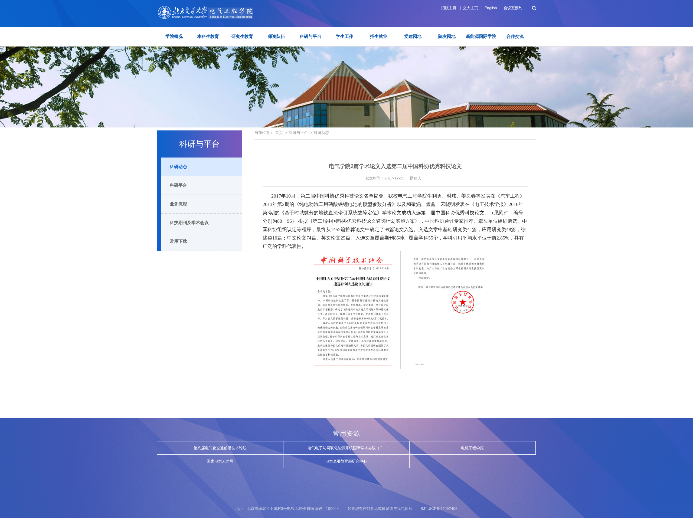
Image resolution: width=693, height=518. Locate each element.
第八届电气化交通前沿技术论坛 (220, 448)
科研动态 (178, 166)
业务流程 (178, 204)
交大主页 (470, 8)
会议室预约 (513, 8)
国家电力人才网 (220, 461)
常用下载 (178, 241)
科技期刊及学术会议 (189, 222)
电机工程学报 (472, 448)
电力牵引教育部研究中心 (346, 461)
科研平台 (178, 185)
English (491, 8)
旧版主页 (448, 8)
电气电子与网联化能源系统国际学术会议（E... (346, 448)
